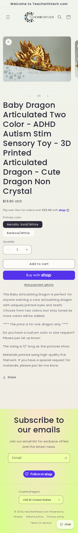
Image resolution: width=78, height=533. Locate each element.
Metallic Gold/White (22, 224)
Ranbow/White (18, 233)
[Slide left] (30, 96)
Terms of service (40, 522)
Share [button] (12, 377)
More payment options (39, 284)
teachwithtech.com (37, 511)
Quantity (8, 242)
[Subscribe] (65, 458)
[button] (8, 17)
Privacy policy (55, 516)
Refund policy (34, 516)
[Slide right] (47, 96)
